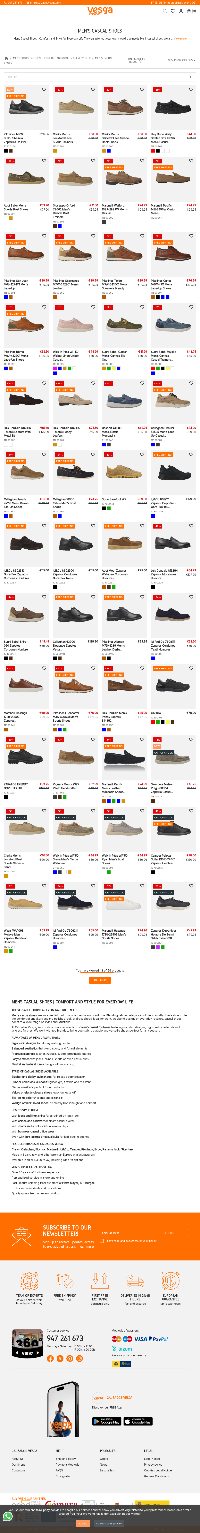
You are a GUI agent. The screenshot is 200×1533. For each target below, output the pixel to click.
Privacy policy (153, 1464)
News (103, 1464)
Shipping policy (66, 1458)
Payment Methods (67, 1464)
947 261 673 (13, 2)
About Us (17, 1458)
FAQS (59, 1470)
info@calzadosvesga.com (43, 2)
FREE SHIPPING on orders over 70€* (173, 2)
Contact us (18, 1470)
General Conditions (156, 1476)
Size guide (63, 1476)
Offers (104, 1458)
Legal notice (152, 1458)
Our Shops (18, 1464)
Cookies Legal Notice (158, 1470)
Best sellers (107, 1470)
